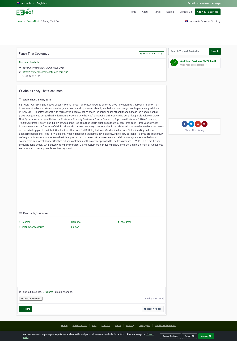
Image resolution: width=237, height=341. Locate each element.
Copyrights (144, 325)
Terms (118, 325)
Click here (48, 292)
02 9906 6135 (33, 76)
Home (133, 11)
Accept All (206, 336)
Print (27, 309)
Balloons (76, 222)
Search (170, 11)
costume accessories (33, 227)
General (26, 222)
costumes (126, 222)
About (145, 11)
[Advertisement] (118, 35)
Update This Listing (153, 53)
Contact (105, 325)
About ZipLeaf (80, 325)
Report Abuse (154, 309)
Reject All (189, 336)
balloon (75, 227)
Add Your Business (207, 11)
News (157, 11)
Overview (23, 62)
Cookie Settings (170, 336)
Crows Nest (33, 21)
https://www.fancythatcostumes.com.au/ (45, 72)
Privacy (130, 325)
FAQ (94, 325)
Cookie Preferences (165, 325)
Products (34, 62)
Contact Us (186, 11)
